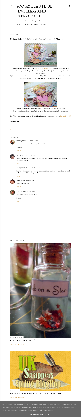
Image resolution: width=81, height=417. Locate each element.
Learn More (36, 414)
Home (19, 25)
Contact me (28, 25)
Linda (18, 180)
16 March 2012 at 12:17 (27, 180)
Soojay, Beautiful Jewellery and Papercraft (34, 11)
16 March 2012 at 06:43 (33, 168)
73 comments (19, 397)
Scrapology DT (65, 116)
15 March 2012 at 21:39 (31, 141)
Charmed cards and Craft (43, 68)
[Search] (69, 6)
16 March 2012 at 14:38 (28, 191)
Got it (48, 414)
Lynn (18, 191)
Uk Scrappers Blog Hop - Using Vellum (35, 393)
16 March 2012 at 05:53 (29, 155)
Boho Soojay (40, 25)
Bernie (18, 155)
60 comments (19, 344)
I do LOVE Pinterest (23, 340)
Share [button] (12, 130)
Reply (18, 151)
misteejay (20, 141)
